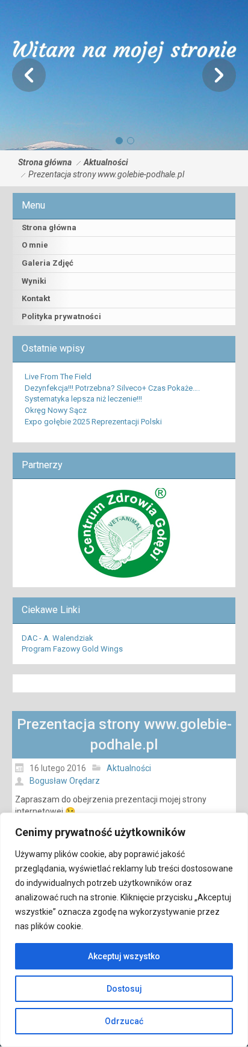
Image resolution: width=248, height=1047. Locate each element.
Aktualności (106, 162)
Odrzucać (124, 1021)
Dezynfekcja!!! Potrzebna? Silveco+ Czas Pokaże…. (112, 387)
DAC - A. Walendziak (57, 638)
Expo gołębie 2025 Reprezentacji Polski (93, 421)
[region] (124, 930)
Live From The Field (58, 376)
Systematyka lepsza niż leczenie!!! (83, 398)
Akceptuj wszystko (124, 956)
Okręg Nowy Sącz (56, 410)
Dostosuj (124, 989)
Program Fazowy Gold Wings (72, 648)
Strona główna (45, 162)
